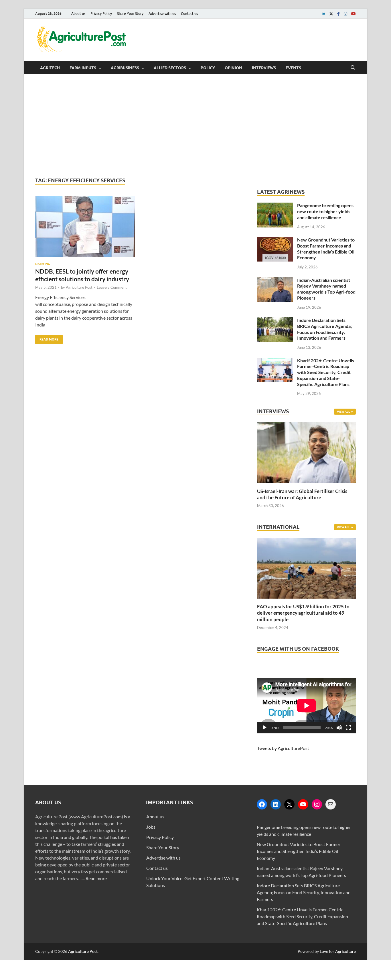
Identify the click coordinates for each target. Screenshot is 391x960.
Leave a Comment (112, 287)
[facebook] (338, 13)
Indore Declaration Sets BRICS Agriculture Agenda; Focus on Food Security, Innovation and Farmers (324, 329)
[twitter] (331, 13)
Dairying (42, 264)
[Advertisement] (195, 126)
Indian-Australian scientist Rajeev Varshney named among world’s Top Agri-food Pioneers (326, 288)
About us (78, 13)
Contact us (189, 13)
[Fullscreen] (348, 728)
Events (293, 68)
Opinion (233, 68)
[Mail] (330, 804)
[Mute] (339, 728)
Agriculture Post (79, 287)
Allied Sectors (170, 68)
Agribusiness (125, 68)
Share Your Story (130, 13)
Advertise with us (162, 13)
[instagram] (345, 13)
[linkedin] (323, 13)
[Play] (264, 728)
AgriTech (50, 68)
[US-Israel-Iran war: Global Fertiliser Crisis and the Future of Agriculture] (306, 484)
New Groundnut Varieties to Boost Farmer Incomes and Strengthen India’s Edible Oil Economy (326, 248)
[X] (289, 804)
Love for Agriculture (338, 951)
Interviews (264, 68)
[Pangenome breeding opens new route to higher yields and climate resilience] (275, 206)
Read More (46, 338)
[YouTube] (303, 804)
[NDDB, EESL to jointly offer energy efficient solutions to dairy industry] (85, 229)
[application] (306, 705)
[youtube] (353, 13)
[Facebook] (262, 804)
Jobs (150, 827)
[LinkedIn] (275, 804)
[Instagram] (317, 804)
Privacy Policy (101, 13)
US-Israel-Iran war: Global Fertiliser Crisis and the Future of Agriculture (302, 494)
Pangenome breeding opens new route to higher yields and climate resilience (325, 211)
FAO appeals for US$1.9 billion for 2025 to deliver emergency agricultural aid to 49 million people (303, 612)
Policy (208, 68)
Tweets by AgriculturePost (283, 748)
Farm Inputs (83, 68)
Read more (96, 878)
